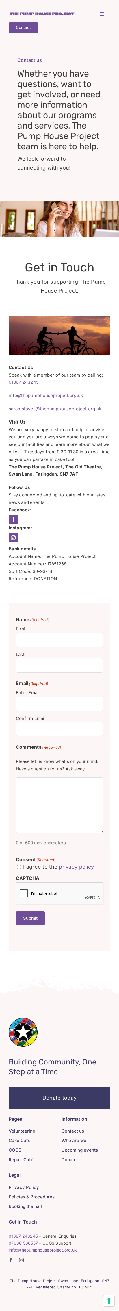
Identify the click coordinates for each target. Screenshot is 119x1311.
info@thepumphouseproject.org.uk (46, 395)
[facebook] (13, 519)
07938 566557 (23, 1243)
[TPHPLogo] (42, 14)
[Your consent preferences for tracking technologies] (108, 1300)
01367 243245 (24, 382)
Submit (30, 918)
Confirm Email (31, 718)
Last (20, 654)
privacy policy (76, 867)
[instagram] (13, 537)
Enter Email (28, 692)
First (20, 629)
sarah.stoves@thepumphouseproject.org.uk (55, 408)
